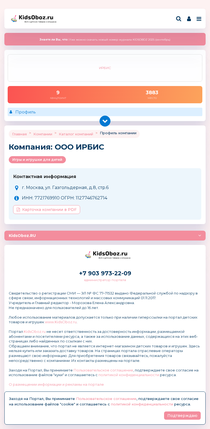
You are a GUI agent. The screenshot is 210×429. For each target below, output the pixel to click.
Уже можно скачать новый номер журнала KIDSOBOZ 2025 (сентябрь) (105, 39)
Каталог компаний (76, 134)
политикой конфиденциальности (128, 375)
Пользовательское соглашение (103, 370)
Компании (42, 134)
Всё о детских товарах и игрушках (38, 22)
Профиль (25, 112)
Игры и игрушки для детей (37, 160)
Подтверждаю (182, 415)
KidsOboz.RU (22, 235)
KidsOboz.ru (35, 331)
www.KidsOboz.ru (61, 322)
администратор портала (105, 280)
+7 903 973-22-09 (105, 273)
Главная (19, 134)
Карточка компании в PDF (49, 209)
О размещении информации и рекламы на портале (56, 384)
